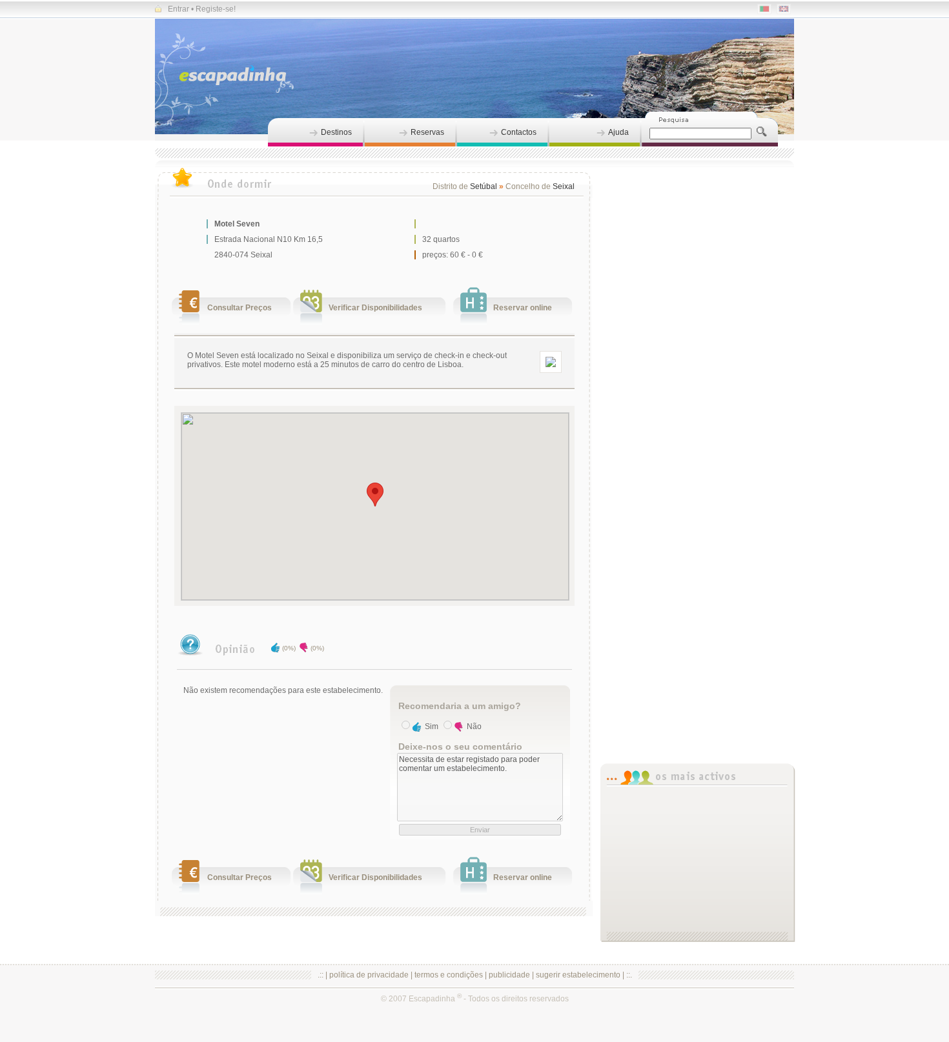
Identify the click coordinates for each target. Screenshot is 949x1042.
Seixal (564, 186)
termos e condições (448, 974)
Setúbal (483, 186)
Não (474, 726)
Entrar (178, 9)
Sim (431, 726)
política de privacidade (369, 974)
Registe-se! (216, 9)
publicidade (509, 974)
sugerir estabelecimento (578, 974)
